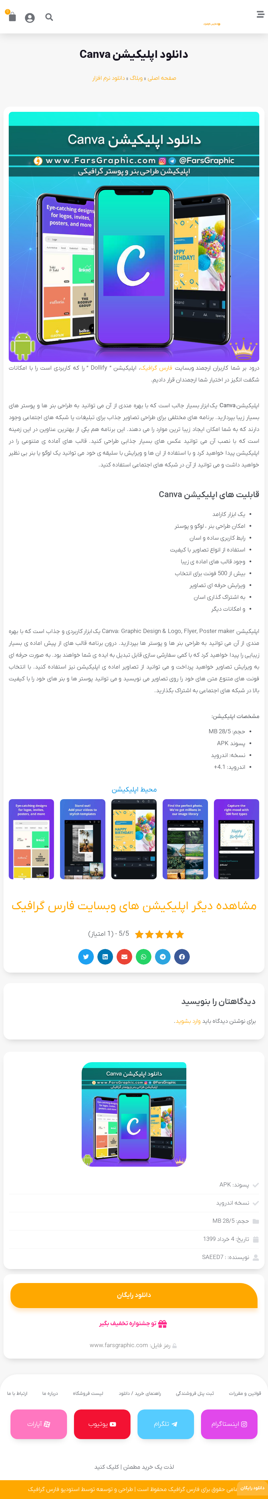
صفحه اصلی (162, 78)
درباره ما (50, 1393)
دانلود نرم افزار (108, 78)
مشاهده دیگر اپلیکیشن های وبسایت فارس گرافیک (134, 906)
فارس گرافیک (156, 368)
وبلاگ (136, 78)
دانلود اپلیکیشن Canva (134, 55)
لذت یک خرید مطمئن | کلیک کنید (134, 1467)
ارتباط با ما (17, 1393)
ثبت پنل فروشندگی (195, 1393)
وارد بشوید (188, 1021)
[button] (49, 17)
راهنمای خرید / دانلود (140, 1393)
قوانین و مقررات (245, 1393)
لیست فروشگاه (88, 1393)
